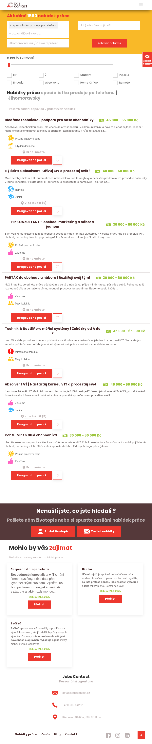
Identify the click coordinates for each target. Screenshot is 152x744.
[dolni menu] (141, 735)
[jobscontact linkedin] (127, 735)
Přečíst (39, 604)
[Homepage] (17, 5)
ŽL (46, 75)
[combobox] (38, 29)
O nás (45, 734)
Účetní (87, 569)
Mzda (11, 58)
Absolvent (52, 83)
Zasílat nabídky (147, 62)
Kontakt (71, 734)
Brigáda (18, 83)
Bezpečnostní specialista (30, 569)
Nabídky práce (26, 734)
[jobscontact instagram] (118, 735)
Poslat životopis (56, 531)
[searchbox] (35, 33)
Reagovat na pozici (31, 160)
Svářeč (16, 623)
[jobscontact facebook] (108, 735)
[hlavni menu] (141, 5)
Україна (124, 75)
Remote (124, 83)
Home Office (89, 83)
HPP (15, 75)
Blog (57, 734)
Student (85, 75)
